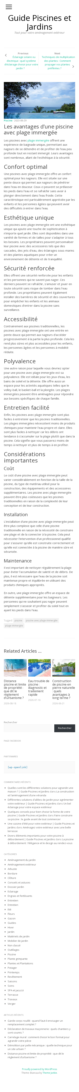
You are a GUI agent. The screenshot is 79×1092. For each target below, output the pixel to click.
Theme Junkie (50, 1072)
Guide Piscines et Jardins (39, 22)
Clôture (12, 878)
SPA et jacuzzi (16, 990)
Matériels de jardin (19, 936)
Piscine (8, 120)
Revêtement (15, 976)
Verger (12, 1003)
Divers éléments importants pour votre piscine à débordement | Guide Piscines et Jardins (36, 837)
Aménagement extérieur (22, 864)
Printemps (14, 972)
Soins (11, 985)
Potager (12, 967)
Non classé (14, 945)
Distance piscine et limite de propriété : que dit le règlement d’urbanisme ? (15, 689)
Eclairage (13, 891)
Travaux (12, 999)
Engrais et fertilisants (20, 896)
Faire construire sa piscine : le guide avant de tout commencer (40, 817)
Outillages (13, 949)
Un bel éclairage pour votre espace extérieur (39, 805)
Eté (9, 909)
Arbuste (12, 869)
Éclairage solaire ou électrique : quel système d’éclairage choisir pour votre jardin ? (21, 62)
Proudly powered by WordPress (39, 1069)
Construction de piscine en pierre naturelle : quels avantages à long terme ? (63, 689)
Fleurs (11, 914)
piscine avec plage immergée (42, 620)
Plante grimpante (18, 958)
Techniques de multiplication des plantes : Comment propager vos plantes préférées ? (58, 62)
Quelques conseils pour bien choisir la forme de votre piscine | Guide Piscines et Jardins (39, 813)
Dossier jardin (16, 887)
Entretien (13, 900)
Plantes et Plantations (20, 963)
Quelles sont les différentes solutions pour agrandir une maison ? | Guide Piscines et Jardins (40, 789)
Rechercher (10, 722)
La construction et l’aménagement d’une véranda (41, 793)
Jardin (11, 932)
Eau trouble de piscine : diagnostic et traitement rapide (38, 687)
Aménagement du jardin (22, 860)
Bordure (12, 873)
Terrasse (13, 994)
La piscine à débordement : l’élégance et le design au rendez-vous (41, 841)
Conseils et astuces (19, 882)
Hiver (11, 927)
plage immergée (38, 140)
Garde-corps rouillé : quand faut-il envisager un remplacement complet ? (35, 1022)
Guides (12, 923)
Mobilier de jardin (18, 940)
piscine (18, 620)
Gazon (12, 918)
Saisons (12, 981)
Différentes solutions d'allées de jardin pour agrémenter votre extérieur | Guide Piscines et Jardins (40, 801)
